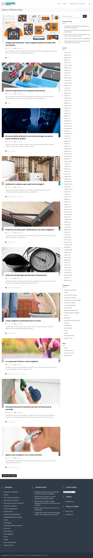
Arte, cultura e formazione (70, 295)
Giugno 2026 (67, 55)
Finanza (66, 315)
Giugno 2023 (67, 113)
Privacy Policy (69, 511)
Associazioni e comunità (70, 297)
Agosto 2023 (67, 108)
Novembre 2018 (68, 244)
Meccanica (66, 323)
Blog (64, 3)
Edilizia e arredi (11, 151)
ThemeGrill (28, 555)
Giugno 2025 (67, 72)
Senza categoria (68, 328)
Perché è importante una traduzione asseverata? (25, 91)
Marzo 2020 (67, 204)
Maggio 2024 (67, 93)
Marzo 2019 (67, 234)
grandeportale (19, 48)
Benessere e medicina (13, 467)
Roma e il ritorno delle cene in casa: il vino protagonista (77, 38)
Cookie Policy (69, 514)
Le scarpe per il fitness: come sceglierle (21, 361)
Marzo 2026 (67, 62)
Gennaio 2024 (67, 100)
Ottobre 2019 (67, 217)
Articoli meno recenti (9, 475)
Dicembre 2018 (68, 242)
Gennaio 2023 (67, 123)
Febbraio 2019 (67, 237)
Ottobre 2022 (67, 131)
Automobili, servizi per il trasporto (72, 300)
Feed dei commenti (69, 353)
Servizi (9, 57)
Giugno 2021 (67, 166)
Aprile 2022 (67, 143)
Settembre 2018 (68, 249)
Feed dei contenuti (69, 350)
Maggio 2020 (67, 199)
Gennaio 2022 (67, 151)
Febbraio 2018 (67, 267)
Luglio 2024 (67, 88)
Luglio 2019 (67, 224)
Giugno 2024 (67, 90)
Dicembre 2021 (68, 153)
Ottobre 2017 (67, 277)
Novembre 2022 (68, 128)
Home (59, 3)
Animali (66, 292)
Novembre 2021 (68, 156)
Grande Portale (14, 555)
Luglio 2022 (67, 136)
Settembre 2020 (68, 189)
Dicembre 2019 (68, 212)
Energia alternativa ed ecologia (15, 196)
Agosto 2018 (67, 252)
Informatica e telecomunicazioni (72, 320)
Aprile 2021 (67, 171)
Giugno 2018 (67, 257)
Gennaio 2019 (67, 239)
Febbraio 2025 (67, 78)
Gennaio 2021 (67, 179)
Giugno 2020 (67, 196)
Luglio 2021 (67, 164)
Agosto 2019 (67, 222)
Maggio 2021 (67, 169)
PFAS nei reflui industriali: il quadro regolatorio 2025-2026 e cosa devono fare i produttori (47, 503)
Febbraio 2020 (67, 206)
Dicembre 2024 (68, 83)
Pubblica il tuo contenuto (77, 3)
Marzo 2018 (67, 265)
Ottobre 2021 (67, 158)
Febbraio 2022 (67, 148)
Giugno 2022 (67, 138)
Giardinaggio (67, 318)
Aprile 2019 (67, 232)
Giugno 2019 (67, 227)
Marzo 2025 (67, 75)
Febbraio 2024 (67, 98)
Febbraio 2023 (67, 121)
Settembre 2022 (68, 133)
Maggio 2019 (67, 229)
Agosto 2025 (67, 70)
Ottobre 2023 (67, 103)
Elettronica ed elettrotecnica (14, 287)
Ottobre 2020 (67, 186)
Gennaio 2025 (67, 80)
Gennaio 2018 (67, 270)
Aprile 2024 (67, 95)
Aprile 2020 (67, 201)
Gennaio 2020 (67, 209)
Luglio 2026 (67, 52)
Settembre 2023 (68, 105)
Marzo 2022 (67, 146)
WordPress (44, 555)
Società (66, 333)
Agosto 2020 (67, 191)
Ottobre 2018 (67, 247)
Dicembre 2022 (68, 126)
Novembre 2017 (68, 275)
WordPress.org (67, 355)
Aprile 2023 (67, 118)
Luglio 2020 (67, 194)
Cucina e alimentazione (70, 305)
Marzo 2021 (67, 174)
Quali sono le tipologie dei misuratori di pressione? (26, 275)
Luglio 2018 (67, 255)
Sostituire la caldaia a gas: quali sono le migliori (24, 184)
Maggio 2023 (67, 115)
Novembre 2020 (68, 184)
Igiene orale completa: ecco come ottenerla (23, 455)
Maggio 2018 (67, 260)
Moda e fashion (11, 374)
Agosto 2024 (67, 85)
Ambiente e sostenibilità (70, 290)
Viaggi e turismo (68, 338)
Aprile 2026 (67, 60)
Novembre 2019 (68, 214)
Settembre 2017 (68, 280)
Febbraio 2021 (67, 176)
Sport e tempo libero (21, 374)
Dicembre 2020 (68, 181)
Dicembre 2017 (68, 272)
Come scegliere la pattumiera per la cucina (23, 321)
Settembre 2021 (68, 161)
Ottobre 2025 (67, 67)
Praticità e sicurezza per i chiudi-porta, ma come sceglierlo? (29, 230)
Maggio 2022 (67, 141)
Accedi (66, 348)
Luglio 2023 (67, 110)
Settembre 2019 (68, 219)
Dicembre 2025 (68, 65)
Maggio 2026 (67, 57)
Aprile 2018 (67, 262)
